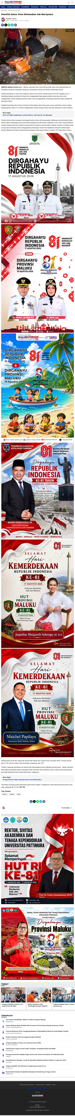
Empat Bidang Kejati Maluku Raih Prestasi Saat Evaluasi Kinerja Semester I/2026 (34, 1025)
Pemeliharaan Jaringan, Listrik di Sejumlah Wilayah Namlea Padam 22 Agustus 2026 (36, 1060)
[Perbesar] (37, 83)
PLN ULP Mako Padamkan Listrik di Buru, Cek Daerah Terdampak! (27, 115)
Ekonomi (43, 7)
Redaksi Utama (11, 18)
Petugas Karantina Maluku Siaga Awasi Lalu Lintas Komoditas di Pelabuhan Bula (35, 1054)
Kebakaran (62, 7)
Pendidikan (25, 7)
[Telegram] (12, 25)
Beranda (4, 10)
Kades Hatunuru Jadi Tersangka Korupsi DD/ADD (37, 1005)
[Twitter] (5, 25)
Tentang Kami (39, 1084)
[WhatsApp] (9, 25)
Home (3, 7)
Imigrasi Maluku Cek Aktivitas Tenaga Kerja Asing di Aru (26, 1066)
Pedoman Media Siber (27, 1084)
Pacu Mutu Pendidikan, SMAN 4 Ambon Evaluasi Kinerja (26, 1019)
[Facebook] (2, 25)
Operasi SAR (53, 7)
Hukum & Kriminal (13, 7)
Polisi (18, 794)
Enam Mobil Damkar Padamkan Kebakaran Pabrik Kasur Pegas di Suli (30, 1072)
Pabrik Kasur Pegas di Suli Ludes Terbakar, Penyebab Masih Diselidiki (30, 1048)
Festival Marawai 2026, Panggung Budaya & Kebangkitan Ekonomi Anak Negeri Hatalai (37, 1031)
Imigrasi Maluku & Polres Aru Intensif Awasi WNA (12, 1005)
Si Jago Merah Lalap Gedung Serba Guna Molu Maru (22, 779)
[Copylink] (15, 25)
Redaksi (48, 1084)
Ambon (4, 794)
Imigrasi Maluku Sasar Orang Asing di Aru (63, 1005)
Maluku (12, 794)
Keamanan (34, 7)
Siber (53, 1084)
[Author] (3, 20)
